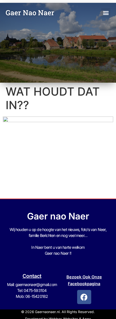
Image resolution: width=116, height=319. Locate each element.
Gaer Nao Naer (31, 12)
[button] (105, 12)
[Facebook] (84, 297)
